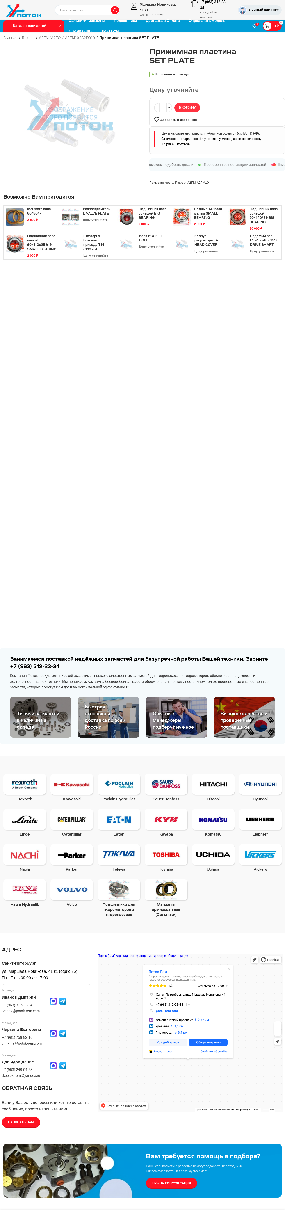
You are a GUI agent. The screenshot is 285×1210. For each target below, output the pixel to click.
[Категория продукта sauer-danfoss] (166, 789)
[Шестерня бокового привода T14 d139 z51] (71, 244)
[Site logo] (23, 10)
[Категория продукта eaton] (119, 824)
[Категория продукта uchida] (213, 859)
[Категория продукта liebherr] (260, 824)
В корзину (187, 107)
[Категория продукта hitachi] (213, 789)
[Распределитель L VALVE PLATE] (71, 217)
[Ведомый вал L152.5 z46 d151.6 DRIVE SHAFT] (237, 244)
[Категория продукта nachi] (24, 859)
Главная (10, 38)
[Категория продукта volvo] (71, 894)
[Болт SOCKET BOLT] (126, 244)
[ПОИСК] (115, 10)
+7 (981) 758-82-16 (17, 1037)
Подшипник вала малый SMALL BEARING (208, 214)
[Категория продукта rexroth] (24, 789)
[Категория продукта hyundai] (260, 789)
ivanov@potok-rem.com (21, 1011)
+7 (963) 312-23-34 (175, 144)
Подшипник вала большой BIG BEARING (152, 214)
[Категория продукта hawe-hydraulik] (24, 894)
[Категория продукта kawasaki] (71, 789)
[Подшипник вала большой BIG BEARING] (126, 217)
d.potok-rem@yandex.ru (21, 1076)
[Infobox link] (155, 10)
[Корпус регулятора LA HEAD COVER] (182, 244)
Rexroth (28, 38)
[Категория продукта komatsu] (213, 824)
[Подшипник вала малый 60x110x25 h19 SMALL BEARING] (15, 244)
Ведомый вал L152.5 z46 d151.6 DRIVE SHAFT (264, 241)
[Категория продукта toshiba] (166, 859)
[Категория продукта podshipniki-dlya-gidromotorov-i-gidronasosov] (119, 899)
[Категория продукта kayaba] (166, 824)
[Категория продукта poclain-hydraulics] (119, 789)
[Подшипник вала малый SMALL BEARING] (182, 217)
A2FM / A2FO (50, 38)
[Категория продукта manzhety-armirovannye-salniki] (166, 899)
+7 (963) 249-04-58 (17, 1070)
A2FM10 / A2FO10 (80, 38)
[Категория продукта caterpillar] (71, 824)
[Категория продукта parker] (71, 859)
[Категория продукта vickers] (260, 859)
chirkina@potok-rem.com (22, 1043)
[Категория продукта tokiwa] (119, 859)
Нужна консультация (171, 1183)
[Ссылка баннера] (40, 717)
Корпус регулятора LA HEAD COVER (206, 241)
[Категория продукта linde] (24, 824)
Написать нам (21, 1122)
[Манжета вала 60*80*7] (15, 217)
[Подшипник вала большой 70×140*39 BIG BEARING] (237, 217)
